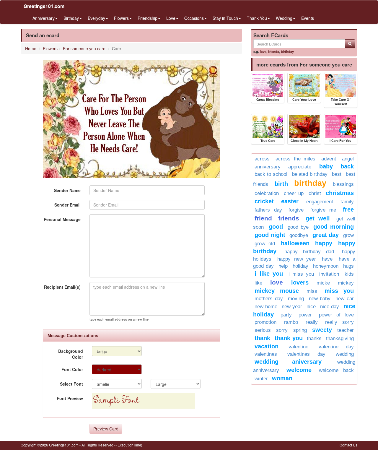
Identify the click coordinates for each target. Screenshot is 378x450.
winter (261, 378)
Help (283, 266)
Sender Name (67, 190)
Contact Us (348, 444)
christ (315, 193)
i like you (269, 273)
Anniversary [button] (43, 18)
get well (318, 218)
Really (312, 322)
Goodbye (298, 235)
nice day (329, 306)
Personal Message (62, 219)
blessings (343, 184)
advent (328, 159)
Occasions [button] (194, 18)
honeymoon (325, 266)
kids (349, 274)
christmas (340, 193)
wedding (345, 354)
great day (325, 235)
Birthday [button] (71, 18)
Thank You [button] (257, 18)
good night (270, 235)
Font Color (72, 369)
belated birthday (310, 174)
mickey (346, 283)
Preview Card (105, 429)
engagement (319, 201)
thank (262, 338)
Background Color (70, 354)
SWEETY (322, 329)
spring (300, 330)
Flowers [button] (121, 18)
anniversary (268, 167)
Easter (290, 201)
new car (344, 298)
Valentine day (336, 347)
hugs (348, 266)
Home (30, 48)
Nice (311, 306)
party (286, 315)
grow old (265, 243)
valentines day (306, 354)
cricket (264, 201)
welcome (299, 370)
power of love (336, 315)
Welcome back (336, 370)
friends (273, 51)
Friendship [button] (147, 18)
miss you (339, 290)
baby (326, 166)
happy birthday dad (309, 251)
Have (327, 259)
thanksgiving (340, 338)
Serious (263, 330)
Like (258, 283)
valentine (298, 347)
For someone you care (84, 48)
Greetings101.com (44, 6)
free (348, 209)
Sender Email (67, 205)
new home (266, 306)
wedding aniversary (288, 361)
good (276, 226)
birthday (287, 51)
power (305, 315)
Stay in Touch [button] (225, 18)
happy (323, 243)
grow (348, 235)
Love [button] (170, 18)
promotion (265, 322)
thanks (314, 338)
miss (312, 291)
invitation (329, 274)
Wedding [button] (284, 18)
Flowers (50, 48)
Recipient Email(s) (62, 287)
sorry (282, 330)
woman (282, 378)
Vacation (266, 346)
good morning (333, 226)
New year (292, 306)
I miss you (301, 274)
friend (263, 218)
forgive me (323, 210)
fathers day (268, 210)
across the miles (296, 159)
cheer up (294, 193)
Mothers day (269, 298)
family (347, 201)
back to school (271, 174)
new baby (320, 298)
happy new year (296, 259)
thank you (289, 338)
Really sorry (339, 322)
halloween (295, 243)
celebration (267, 193)
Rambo (291, 322)
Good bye (298, 227)
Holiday (300, 266)
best (336, 174)
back (347, 166)
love (263, 51)
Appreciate (299, 167)
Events (307, 18)
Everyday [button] (96, 18)
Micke (323, 283)
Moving (296, 298)
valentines (266, 354)
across (262, 159)
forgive (296, 210)
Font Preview (70, 398)
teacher (345, 330)
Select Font (71, 384)
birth (281, 184)
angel (348, 159)
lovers (300, 282)
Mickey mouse (277, 290)
